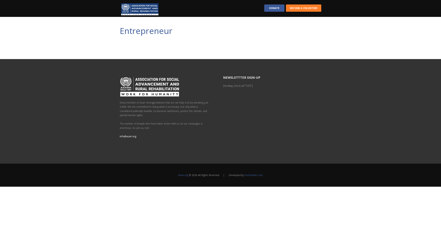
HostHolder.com (254, 175)
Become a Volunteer (303, 8)
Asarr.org (183, 175)
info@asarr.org (128, 136)
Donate (274, 8)
